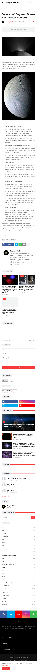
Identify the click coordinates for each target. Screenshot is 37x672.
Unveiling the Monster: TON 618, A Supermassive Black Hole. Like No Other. (23, 435)
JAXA (18, 567)
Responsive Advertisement (18, 29)
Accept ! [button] (5, 668)
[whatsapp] (33, 614)
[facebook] (10, 401)
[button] (2, 2)
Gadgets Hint (12, 2)
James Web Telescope (18, 564)
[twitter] (10, 405)
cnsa (18, 539)
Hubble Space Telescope (18, 555)
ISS (18, 561)
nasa (7, 11)
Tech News (18, 601)
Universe (18, 604)
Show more (9, 507)
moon (18, 576)
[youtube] (27, 405)
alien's (18, 530)
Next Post (31, 340)
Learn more (5, 665)
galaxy (18, 552)
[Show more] (28, 244)
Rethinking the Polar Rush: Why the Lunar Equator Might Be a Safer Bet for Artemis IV (27, 288)
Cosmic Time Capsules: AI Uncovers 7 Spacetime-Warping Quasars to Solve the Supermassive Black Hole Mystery (24, 444)
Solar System (18, 589)
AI (18, 527)
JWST (18, 570)
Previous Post (6, 340)
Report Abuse (7, 496)
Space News (13, 239)
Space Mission (18, 592)
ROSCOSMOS (18, 586)
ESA (18, 546)
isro (18, 558)
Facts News (18, 549)
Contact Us (24, 657)
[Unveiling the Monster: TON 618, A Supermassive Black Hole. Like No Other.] (7, 436)
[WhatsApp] (20, 244)
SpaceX (18, 598)
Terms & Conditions (7, 638)
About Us (4, 643)
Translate (14, 392)
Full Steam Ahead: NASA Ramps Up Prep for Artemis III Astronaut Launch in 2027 (10, 311)
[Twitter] (16, 244)
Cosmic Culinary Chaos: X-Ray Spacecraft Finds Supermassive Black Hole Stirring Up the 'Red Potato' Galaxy (9, 289)
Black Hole (18, 536)
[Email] (24, 244)
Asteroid (18, 533)
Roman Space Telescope (18, 582)
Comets (18, 542)
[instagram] (27, 401)
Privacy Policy (6, 649)
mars (18, 573)
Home (3, 11)
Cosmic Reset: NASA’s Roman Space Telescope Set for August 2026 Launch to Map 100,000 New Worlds (24, 453)
